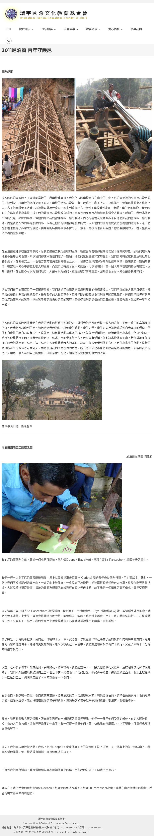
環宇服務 (47, 29)
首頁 (8, 29)
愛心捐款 (114, 29)
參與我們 (136, 29)
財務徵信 (91, 29)
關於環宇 (24, 29)
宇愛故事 (69, 29)
